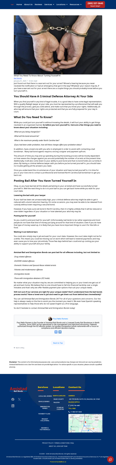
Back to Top (58, 343)
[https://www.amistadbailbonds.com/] (18, 390)
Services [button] (48, 4)
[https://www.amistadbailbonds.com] (12, 4)
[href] (85, 423)
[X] (19, 399)
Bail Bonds (18, 78)
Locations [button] (61, 4)
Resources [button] (75, 4)
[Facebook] (56, 332)
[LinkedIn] (60, 332)
